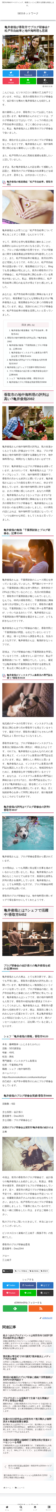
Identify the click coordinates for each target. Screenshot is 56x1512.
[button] (50, 738)
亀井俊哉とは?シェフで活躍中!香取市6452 (26, 367)
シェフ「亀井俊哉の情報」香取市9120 (26, 378)
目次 (24, 324)
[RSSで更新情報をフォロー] (41, 1308)
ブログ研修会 (22, 1271)
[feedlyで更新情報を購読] (15, 1308)
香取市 (45, 1271)
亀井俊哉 (34, 1271)
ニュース (8, 1271)
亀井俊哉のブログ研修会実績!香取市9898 (28, 382)
